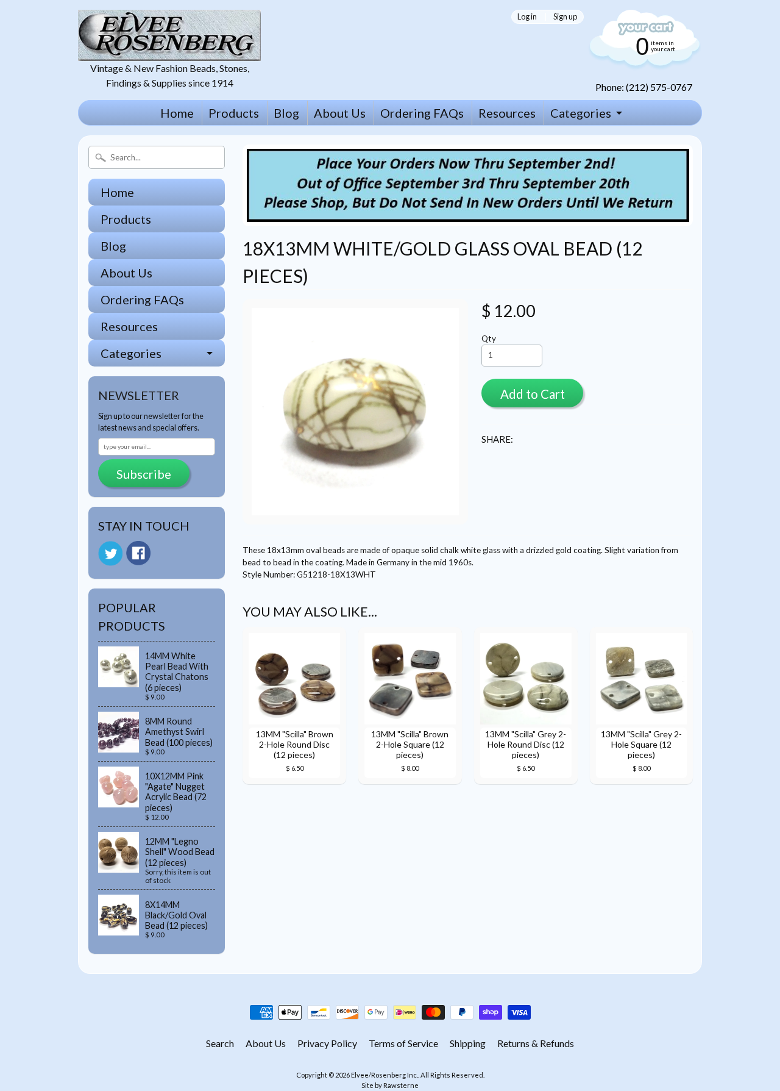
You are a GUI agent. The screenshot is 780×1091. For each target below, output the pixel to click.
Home (177, 113)
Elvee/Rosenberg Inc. (384, 1075)
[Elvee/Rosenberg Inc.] (169, 53)
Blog (286, 113)
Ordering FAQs (422, 113)
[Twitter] (110, 553)
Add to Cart (532, 394)
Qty (488, 338)
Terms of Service (403, 1043)
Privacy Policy (327, 1043)
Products (233, 113)
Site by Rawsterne (390, 1085)
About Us (340, 113)
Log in (527, 17)
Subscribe (143, 474)
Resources (507, 113)
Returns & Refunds (535, 1043)
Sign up (565, 17)
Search (220, 1043)
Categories (580, 113)
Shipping (468, 1043)
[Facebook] (138, 553)
